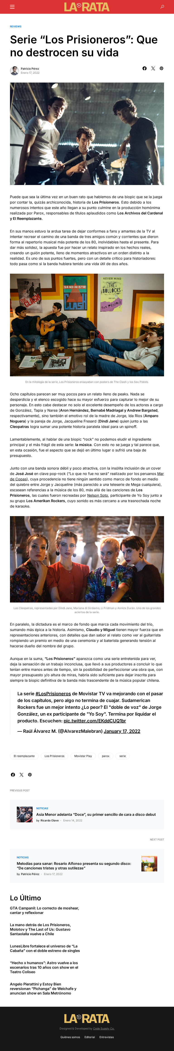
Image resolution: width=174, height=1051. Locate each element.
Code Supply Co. (103, 1028)
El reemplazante (24, 756)
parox (105, 756)
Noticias (42, 808)
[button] (12, 7)
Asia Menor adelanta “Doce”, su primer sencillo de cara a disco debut (96, 814)
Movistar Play (83, 756)
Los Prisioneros (54, 756)
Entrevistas (106, 1037)
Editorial (90, 1037)
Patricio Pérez (30, 68)
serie (122, 756)
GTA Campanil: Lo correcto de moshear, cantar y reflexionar (44, 910)
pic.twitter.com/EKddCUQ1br (95, 721)
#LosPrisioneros (53, 693)
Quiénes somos (70, 1037)
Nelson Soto (97, 495)
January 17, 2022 (122, 731)
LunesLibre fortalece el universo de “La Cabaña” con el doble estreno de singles (45, 948)
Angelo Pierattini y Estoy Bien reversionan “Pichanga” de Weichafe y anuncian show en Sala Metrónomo (43, 988)
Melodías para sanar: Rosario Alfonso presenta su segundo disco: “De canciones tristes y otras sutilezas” (74, 865)
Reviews (15, 26)
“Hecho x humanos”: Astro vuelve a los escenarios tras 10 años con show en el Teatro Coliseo (44, 967)
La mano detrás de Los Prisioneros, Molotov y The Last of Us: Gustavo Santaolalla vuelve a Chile (40, 929)
